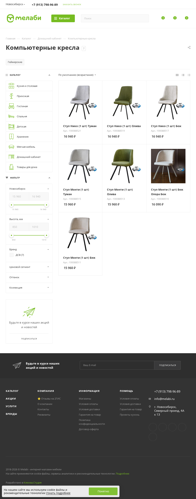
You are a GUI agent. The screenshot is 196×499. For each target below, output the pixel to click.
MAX (153, 437)
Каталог (12, 391)
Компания (46, 391)
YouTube (172, 427)
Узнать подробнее (58, 493)
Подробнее (122, 473)
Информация (89, 391)
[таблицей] (189, 75)
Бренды (11, 414)
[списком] (183, 75)
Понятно (103, 491)
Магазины (85, 398)
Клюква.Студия (33, 482)
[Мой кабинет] (188, 5)
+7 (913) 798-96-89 (45, 5)
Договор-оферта (89, 429)
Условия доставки (89, 409)
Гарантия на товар (90, 414)
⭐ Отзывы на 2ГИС (49, 398)
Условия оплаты (88, 404)
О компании (45, 404)
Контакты (43, 409)
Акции (11, 398)
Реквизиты (44, 414)
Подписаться (167, 365)
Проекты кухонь (130, 414)
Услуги (11, 406)
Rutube (182, 427)
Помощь (126, 391)
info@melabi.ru (164, 399)
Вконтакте (153, 427)
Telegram (162, 427)
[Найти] (144, 18)
